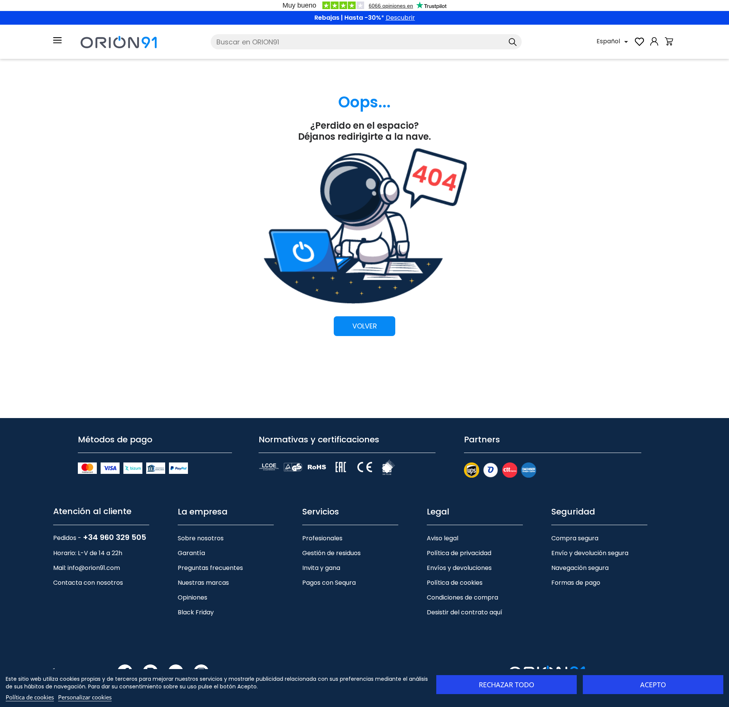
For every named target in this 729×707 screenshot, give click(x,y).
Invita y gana (321, 567)
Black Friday (196, 612)
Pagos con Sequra (329, 582)
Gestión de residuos (331, 553)
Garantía (191, 553)
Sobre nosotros (201, 538)
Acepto (653, 684)
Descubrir (400, 17)
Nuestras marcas (203, 582)
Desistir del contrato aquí (464, 612)
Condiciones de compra (462, 597)
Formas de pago (575, 582)
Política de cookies (455, 582)
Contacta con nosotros (88, 582)
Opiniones (192, 597)
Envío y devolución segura (589, 553)
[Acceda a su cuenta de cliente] (654, 45)
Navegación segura (580, 567)
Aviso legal (442, 538)
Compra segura (574, 538)
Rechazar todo (506, 684)
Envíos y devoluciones (459, 567)
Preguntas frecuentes (210, 567)
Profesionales (322, 538)
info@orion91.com (94, 567)
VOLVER (364, 326)
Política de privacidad (459, 553)
